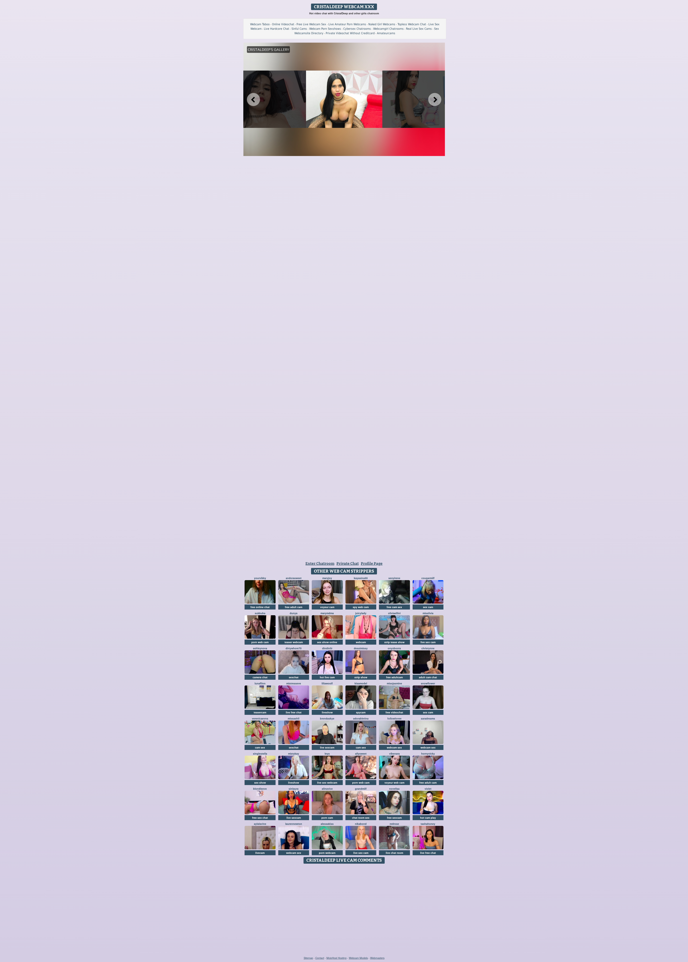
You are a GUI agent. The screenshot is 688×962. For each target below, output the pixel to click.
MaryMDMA (327, 613)
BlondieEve (260, 788)
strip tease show (394, 642)
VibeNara (394, 753)
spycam (361, 712)
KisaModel (361, 683)
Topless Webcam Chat (412, 24)
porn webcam (327, 853)
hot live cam (327, 677)
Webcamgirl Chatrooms (388, 28)
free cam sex (394, 607)
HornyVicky (428, 753)
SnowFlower (428, 683)
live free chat (294, 712)
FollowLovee (394, 718)
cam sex (260, 747)
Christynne (427, 648)
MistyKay (293, 753)
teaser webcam (294, 642)
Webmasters (377, 958)
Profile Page (372, 563)
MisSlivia (428, 613)
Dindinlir (327, 648)
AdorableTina (361, 718)
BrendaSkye (327, 718)
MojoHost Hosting (336, 958)
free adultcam (394, 677)
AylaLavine (260, 824)
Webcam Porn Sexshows (325, 28)
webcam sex (394, 747)
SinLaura (293, 788)
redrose (394, 824)
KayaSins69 (361, 578)
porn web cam (260, 642)
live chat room (394, 853)
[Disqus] (344, 910)
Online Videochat (283, 24)
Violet (428, 788)
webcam (361, 642)
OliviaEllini (394, 613)
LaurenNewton (293, 824)
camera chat (260, 677)
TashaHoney (428, 824)
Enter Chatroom (319, 563)
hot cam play (428, 817)
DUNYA (293, 613)
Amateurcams (386, 33)
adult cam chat (428, 677)
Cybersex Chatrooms (357, 28)
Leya (327, 753)
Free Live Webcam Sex (311, 24)
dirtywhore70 (294, 648)
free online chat (260, 607)
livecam (260, 853)
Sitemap (308, 958)
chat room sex (360, 817)
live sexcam (327, 747)
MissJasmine (394, 683)
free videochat (394, 712)
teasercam (260, 712)
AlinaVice (327, 788)
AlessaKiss (327, 824)
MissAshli (293, 718)
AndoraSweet (294, 578)
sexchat (293, 677)
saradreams (428, 718)
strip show (360, 677)
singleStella (260, 753)
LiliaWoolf (327, 683)
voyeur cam (327, 607)
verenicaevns (260, 718)
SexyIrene (394, 578)
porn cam (327, 817)
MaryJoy (327, 578)
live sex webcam (327, 782)
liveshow (327, 712)
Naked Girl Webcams (381, 24)
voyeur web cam (394, 782)
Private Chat (347, 563)
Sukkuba (260, 613)
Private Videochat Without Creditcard (350, 33)
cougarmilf (427, 578)
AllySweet (361, 753)
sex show (260, 782)
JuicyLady (360, 613)
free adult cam (293, 607)
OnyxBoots (394, 648)
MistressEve (293, 683)
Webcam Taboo (260, 24)
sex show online (327, 642)
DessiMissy (361, 648)
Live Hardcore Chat (276, 28)
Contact (319, 958)
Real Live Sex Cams (419, 28)
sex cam (428, 607)
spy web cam (361, 607)
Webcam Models (358, 958)
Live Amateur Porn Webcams (347, 24)
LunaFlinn (260, 683)
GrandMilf (361, 788)
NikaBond (361, 824)
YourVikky (260, 578)
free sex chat (260, 817)
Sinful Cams (299, 28)
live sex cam (428, 642)
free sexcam (394, 817)
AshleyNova (260, 648)
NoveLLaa (394, 788)
